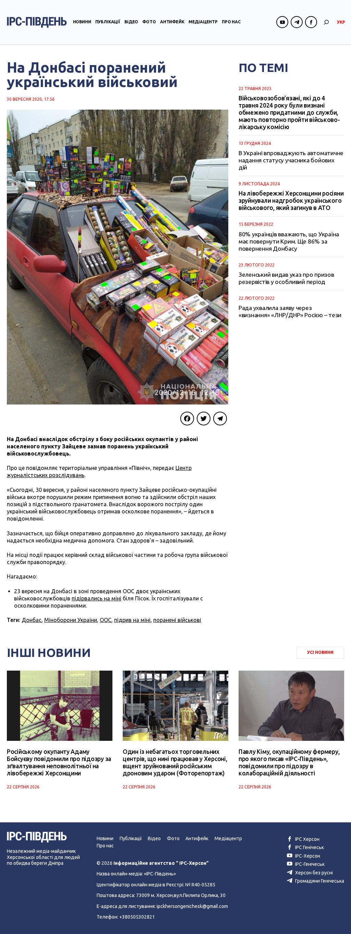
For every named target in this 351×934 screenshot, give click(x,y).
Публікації (107, 22)
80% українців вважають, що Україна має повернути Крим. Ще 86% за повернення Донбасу (289, 241)
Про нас (231, 22)
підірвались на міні (96, 598)
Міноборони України (70, 620)
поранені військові (177, 620)
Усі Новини (320, 652)
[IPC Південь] (37, 22)
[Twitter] (203, 418)
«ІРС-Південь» (160, 873)
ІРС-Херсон (307, 856)
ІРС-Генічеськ (309, 864)
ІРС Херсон (306, 839)
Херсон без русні (313, 872)
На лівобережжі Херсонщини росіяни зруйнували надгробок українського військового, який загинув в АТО (291, 200)
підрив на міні (132, 620)
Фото (149, 22)
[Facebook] (187, 418)
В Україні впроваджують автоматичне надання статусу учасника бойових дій (291, 160)
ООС (105, 620)
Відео (131, 22)
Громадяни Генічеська (319, 881)
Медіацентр (203, 22)
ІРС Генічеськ (309, 847)
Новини (82, 22)
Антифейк (172, 22)
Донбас (31, 620)
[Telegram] (220, 418)
